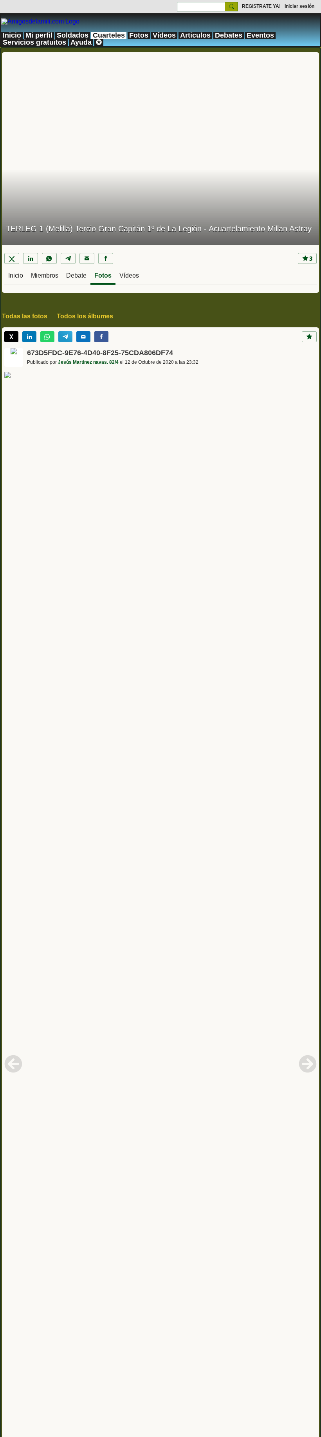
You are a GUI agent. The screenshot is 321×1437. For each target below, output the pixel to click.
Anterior (13, 1064)
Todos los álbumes (85, 316)
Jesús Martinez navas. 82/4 (88, 362)
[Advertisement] (160, 107)
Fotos (103, 275)
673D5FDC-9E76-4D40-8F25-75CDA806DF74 (100, 353)
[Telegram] (68, 258)
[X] (11, 258)
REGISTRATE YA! (261, 6)
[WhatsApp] (49, 258)
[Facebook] (105, 258)
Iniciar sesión (299, 6)
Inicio (15, 275)
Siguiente (308, 1064)
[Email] (86, 258)
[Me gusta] (309, 336)
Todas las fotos (24, 316)
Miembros (44, 275)
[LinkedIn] (30, 258)
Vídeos (129, 275)
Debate (76, 275)
